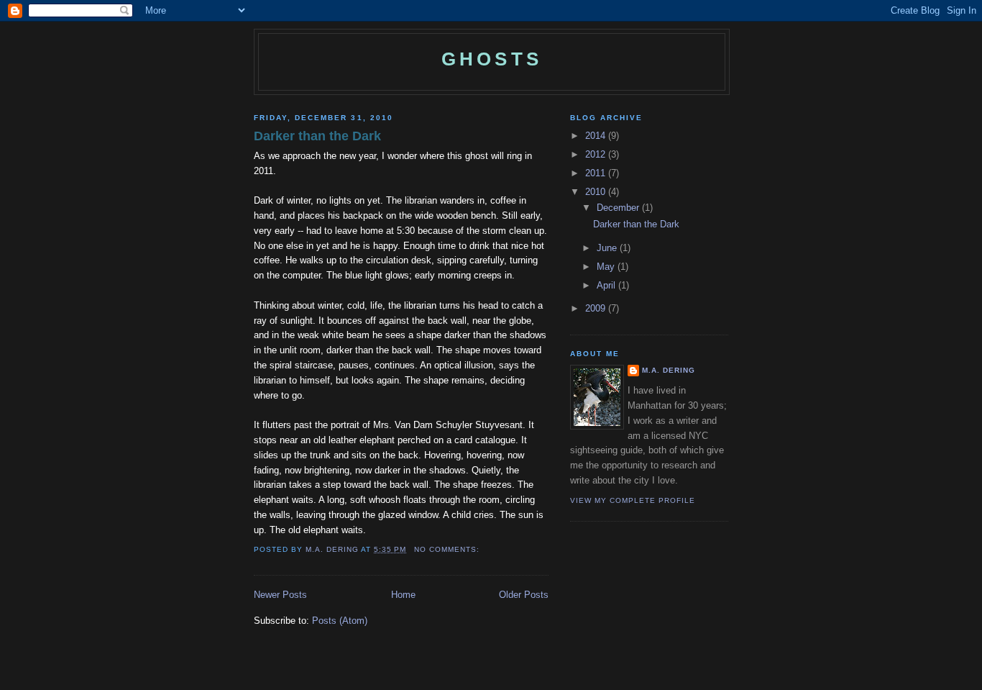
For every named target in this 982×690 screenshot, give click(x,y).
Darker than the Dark (317, 136)
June (608, 247)
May (607, 266)
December (619, 207)
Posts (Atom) (339, 620)
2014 (596, 135)
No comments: (448, 549)
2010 (596, 191)
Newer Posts (280, 594)
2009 (596, 308)
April (607, 285)
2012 (596, 154)
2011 (596, 173)
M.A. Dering (668, 370)
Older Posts (524, 594)
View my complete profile (632, 500)
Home (403, 594)
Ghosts (491, 59)
